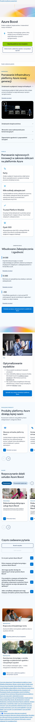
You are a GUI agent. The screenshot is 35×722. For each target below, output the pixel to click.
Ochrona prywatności (13, 717)
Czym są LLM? (7, 709)
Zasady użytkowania (5, 719)
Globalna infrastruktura (6, 684)
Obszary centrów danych (19, 684)
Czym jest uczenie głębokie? (18, 707)
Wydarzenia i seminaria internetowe (9, 701)
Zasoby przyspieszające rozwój (15, 692)
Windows (14, 385)
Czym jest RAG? (26, 709)
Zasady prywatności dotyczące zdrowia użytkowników (14, 715)
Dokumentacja (4, 700)
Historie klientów (18, 686)
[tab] (7, 483)
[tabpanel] (17, 508)
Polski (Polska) (3, 711)
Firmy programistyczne (6, 698)
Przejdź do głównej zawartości (8, 1)
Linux (19, 385)
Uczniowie (27, 700)
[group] (15, 438)
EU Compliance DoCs (11, 721)
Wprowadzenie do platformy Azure (22, 682)
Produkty (25, 686)
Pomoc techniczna (10, 694)
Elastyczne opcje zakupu (27, 688)
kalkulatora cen (10, 379)
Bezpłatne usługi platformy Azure (12, 688)
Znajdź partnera (29, 698)
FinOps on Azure (4, 690)
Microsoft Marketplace (18, 698)
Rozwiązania (3, 692)
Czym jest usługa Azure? (6, 682)
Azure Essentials (9, 686)
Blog (9, 700)
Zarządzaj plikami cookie (25, 717)
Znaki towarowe (15, 719)
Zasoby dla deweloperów (17, 700)
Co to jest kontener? (17, 709)
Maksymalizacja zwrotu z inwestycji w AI (19, 690)
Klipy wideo (14, 703)
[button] (17, 64)
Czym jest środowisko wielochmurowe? (15, 705)
